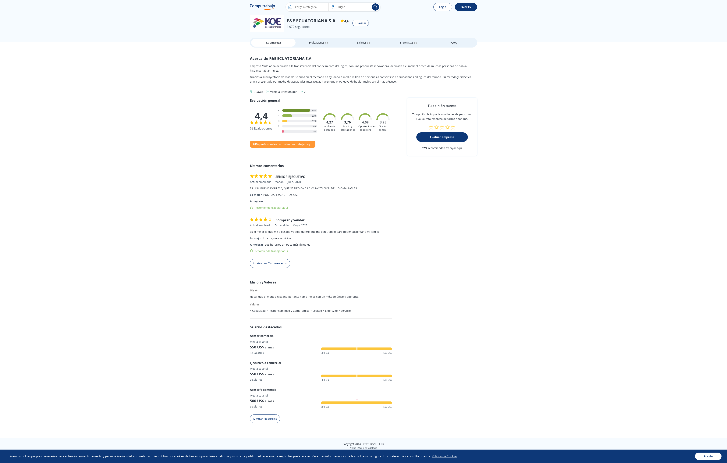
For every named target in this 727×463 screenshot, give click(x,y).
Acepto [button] (708, 456)
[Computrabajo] (262, 7)
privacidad (371, 448)
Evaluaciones (318, 42)
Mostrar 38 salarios (265, 419)
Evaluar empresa (442, 137)
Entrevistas (408, 42)
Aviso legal (356, 448)
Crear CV (466, 7)
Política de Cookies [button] (444, 456)
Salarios (363, 42)
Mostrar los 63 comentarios (270, 263)
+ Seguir (360, 23)
